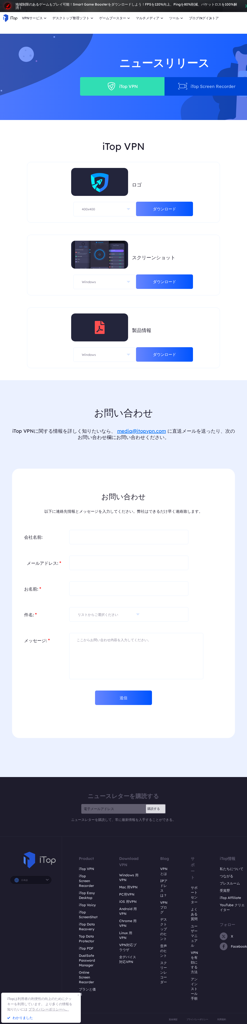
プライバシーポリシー (197, 1019)
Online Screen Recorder (86, 977)
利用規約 (221, 1019)
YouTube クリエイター (232, 907)
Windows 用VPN (128, 877)
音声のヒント (163, 951)
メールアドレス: (44, 563)
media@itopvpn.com (141, 431)
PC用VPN (126, 894)
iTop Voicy (87, 905)
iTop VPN (86, 869)
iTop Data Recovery (87, 926)
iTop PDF (86, 948)
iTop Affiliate (230, 898)
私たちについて (231, 869)
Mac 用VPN (128, 887)
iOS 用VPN (128, 901)
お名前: (32, 589)
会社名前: (33, 537)
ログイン (205, 18)
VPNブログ (163, 907)
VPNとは (163, 871)
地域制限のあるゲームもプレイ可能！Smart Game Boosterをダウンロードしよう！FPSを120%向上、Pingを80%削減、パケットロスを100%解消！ (126, 6)
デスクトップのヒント (163, 929)
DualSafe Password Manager (87, 960)
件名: (30, 615)
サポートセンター (194, 894)
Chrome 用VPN (128, 923)
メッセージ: (37, 640)
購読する (153, 809)
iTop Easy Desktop (87, 895)
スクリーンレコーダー (163, 972)
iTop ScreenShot (88, 914)
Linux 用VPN (125, 935)
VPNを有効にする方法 (194, 962)
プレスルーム (230, 883)
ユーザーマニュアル (194, 936)
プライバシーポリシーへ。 (48, 1009)
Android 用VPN (128, 911)
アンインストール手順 (194, 989)
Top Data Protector (86, 938)
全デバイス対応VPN (127, 959)
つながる (226, 876)
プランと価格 (87, 991)
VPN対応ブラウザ (128, 947)
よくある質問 (194, 914)
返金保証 (173, 1019)
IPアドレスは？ (163, 888)
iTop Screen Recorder (86, 881)
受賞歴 (225, 890)
